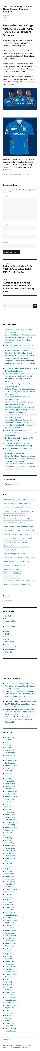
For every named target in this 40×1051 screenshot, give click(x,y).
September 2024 (11, 796)
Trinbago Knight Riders (12, 573)
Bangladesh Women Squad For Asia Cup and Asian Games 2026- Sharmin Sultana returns (20, 363)
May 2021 (8, 899)
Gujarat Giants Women (12, 519)
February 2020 (10, 930)
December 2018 (10, 966)
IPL (6, 629)
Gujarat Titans (27, 519)
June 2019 (8, 951)
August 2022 (9, 861)
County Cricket (10, 621)
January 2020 (10, 933)
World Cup (9, 652)
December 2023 (10, 820)
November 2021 (10, 884)
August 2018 (9, 977)
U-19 (7, 644)
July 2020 (8, 925)
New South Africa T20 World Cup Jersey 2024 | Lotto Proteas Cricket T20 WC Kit (20, 704)
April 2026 (9, 747)
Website (6, 242)
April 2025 (9, 778)
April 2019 (8, 956)
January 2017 (9, 1026)
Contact (6, 1040)
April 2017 (8, 1018)
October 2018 (10, 972)
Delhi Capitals (26, 507)
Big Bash (8, 616)
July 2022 (8, 863)
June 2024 (8, 804)
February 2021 (10, 907)
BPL (6, 618)
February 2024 (10, 814)
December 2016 (10, 1028)
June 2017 (8, 1013)
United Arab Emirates (12, 577)
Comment (7, 196)
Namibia (27, 534)
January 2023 (10, 848)
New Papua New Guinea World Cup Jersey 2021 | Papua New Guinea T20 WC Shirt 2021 (20, 711)
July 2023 (8, 832)
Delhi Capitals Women (12, 511)
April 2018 (8, 987)
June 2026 (8, 742)
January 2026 (10, 755)
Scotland (30, 557)
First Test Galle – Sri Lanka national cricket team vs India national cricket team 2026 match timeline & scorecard (20, 355)
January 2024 (10, 817)
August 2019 (9, 946)
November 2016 (11, 1031)
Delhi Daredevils (28, 511)
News (7, 631)
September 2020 (11, 920)
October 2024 (10, 794)
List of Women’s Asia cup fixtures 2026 (19, 407)
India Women (14, 523)
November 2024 (11, 791)
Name (5, 224)
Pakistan (25, 542)
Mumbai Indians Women (13, 534)
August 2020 (9, 923)
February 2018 (10, 992)
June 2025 (8, 773)
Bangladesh (8, 503)
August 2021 (9, 892)
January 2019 (10, 964)
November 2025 (11, 760)
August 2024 (9, 799)
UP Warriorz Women (11, 581)
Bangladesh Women (22, 503)
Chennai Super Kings (12, 507)
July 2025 (8, 771)
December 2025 (10, 758)
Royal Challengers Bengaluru (14, 557)
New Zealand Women (12, 542)
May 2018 (8, 984)
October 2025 (10, 763)
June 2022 (8, 866)
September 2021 (11, 889)
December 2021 (10, 881)
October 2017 (10, 1003)
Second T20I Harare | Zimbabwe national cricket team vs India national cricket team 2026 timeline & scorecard (20, 458)
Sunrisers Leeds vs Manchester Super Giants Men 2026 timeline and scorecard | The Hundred (20, 432)
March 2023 (9, 843)
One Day (8, 634)
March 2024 (9, 812)
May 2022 (8, 869)
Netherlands (14, 538)
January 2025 (10, 786)
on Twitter (14, 484)
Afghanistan (8, 499)
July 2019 (8, 948)
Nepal (6, 538)
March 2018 (9, 990)
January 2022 (10, 879)
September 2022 (11, 858)
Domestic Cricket (11, 626)
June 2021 (8, 897)
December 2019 (10, 936)
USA (22, 581)
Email (6, 233)
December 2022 (10, 851)
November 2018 (10, 969)
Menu (6, 17)
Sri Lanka (7, 565)
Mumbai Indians (28, 530)
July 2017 (8, 1010)
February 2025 (10, 784)
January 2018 (9, 995)
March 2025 (9, 781)
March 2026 (9, 750)
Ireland (23, 523)
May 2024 (8, 807)
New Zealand (26, 538)
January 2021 (9, 910)
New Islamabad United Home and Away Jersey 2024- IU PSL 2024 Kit (19, 719)
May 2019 (8, 954)
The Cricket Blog (11, 174)
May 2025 (8, 776)
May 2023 (8, 838)
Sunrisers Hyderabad (11, 569)
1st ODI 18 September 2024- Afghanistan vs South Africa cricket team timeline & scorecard (20, 685)
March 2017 (9, 1021)
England (7, 515)
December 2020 (10, 912)
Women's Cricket (11, 649)
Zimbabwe (25, 584)
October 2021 (10, 887)
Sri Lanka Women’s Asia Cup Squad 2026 (20, 389)
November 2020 (11, 915)
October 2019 (10, 941)
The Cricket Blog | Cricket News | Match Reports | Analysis (17, 9)
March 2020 (9, 928)
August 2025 (9, 768)
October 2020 (10, 917)
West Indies (30, 581)
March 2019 (9, 959)
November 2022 (11, 853)
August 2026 (9, 737)
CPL (29, 174)
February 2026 (10, 753)
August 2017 (9, 1008)
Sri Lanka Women (18, 565)
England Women (18, 515)
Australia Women (29, 499)
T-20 (32, 174)
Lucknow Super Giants (12, 530)
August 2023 (9, 830)
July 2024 (8, 802)
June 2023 (8, 835)
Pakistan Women (10, 546)
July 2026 (8, 740)
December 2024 (10, 789)
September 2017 (11, 1005)
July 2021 (8, 894)
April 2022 (9, 871)
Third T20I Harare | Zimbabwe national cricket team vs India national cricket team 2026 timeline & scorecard (20, 450)
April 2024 (9, 809)
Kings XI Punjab (10, 527)
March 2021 (9, 905)
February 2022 (10, 876)
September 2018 (11, 974)
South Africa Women (22, 561)
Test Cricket (9, 642)
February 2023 (10, 845)
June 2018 (8, 982)
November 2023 (11, 822)
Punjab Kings (23, 546)
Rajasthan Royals (10, 550)
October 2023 (10, 825)
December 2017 (10, 997)
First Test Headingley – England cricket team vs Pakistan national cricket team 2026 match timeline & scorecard (19, 347)
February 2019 (10, 961)
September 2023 (11, 827)
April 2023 (8, 840)
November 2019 (11, 938)
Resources (8, 601)
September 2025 (11, 765)
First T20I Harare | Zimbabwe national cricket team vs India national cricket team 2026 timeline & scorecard (20, 466)
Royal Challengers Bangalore (14, 554)
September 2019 (11, 943)
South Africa (8, 561)
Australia (18, 499)
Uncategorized (10, 647)
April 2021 (8, 902)
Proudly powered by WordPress (19, 1047)
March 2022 (9, 874)
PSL (6, 636)
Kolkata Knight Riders (25, 527)
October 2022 (10, 856)
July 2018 (8, 979)
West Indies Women (11, 584)
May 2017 (8, 1015)
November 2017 (10, 1000)
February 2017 (10, 1023)
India (6, 523)
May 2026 (8, 745)
